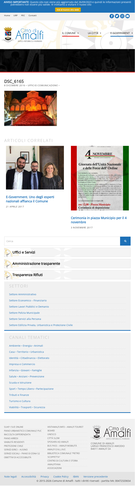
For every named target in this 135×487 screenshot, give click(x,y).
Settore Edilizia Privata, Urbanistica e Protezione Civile (41, 325)
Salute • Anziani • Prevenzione (26, 376)
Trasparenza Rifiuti (27, 274)
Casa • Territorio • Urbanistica (26, 351)
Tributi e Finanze (19, 395)
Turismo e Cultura (19, 401)
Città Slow (53, 438)
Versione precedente (95, 476)
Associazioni (54, 468)
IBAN (76, 476)
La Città (93, 33)
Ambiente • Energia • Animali (26, 345)
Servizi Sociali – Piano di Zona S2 (22, 453)
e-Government (120, 33)
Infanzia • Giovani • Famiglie (25, 370)
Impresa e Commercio (22, 364)
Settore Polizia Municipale (24, 312)
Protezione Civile (13, 445)
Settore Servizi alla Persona (25, 319)
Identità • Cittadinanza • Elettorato (29, 358)
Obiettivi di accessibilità (17, 457)
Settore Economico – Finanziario (28, 300)
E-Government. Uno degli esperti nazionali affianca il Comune (30, 199)
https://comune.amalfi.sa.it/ (108, 4)
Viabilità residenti (14, 442)
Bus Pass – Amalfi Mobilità (62, 445)
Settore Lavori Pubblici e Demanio (29, 306)
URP (16, 15)
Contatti (33, 15)
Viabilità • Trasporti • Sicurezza (27, 407)
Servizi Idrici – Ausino (16, 449)
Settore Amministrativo (22, 294)
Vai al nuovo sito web (68, 9)
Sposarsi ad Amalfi (57, 441)
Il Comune (69, 33)
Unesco (51, 434)
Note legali (10, 476)
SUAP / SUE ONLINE (13, 426)
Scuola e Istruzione (20, 382)
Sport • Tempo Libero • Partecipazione (31, 388)
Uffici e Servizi (23, 252)
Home (7, 15)
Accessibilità (28, 476)
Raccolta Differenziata (17, 434)
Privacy (45, 476)
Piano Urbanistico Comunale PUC (23, 430)
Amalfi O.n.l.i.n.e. (56, 449)
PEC (23, 15)
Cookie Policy (60, 476)
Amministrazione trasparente (36, 263)
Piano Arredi (11, 438)
